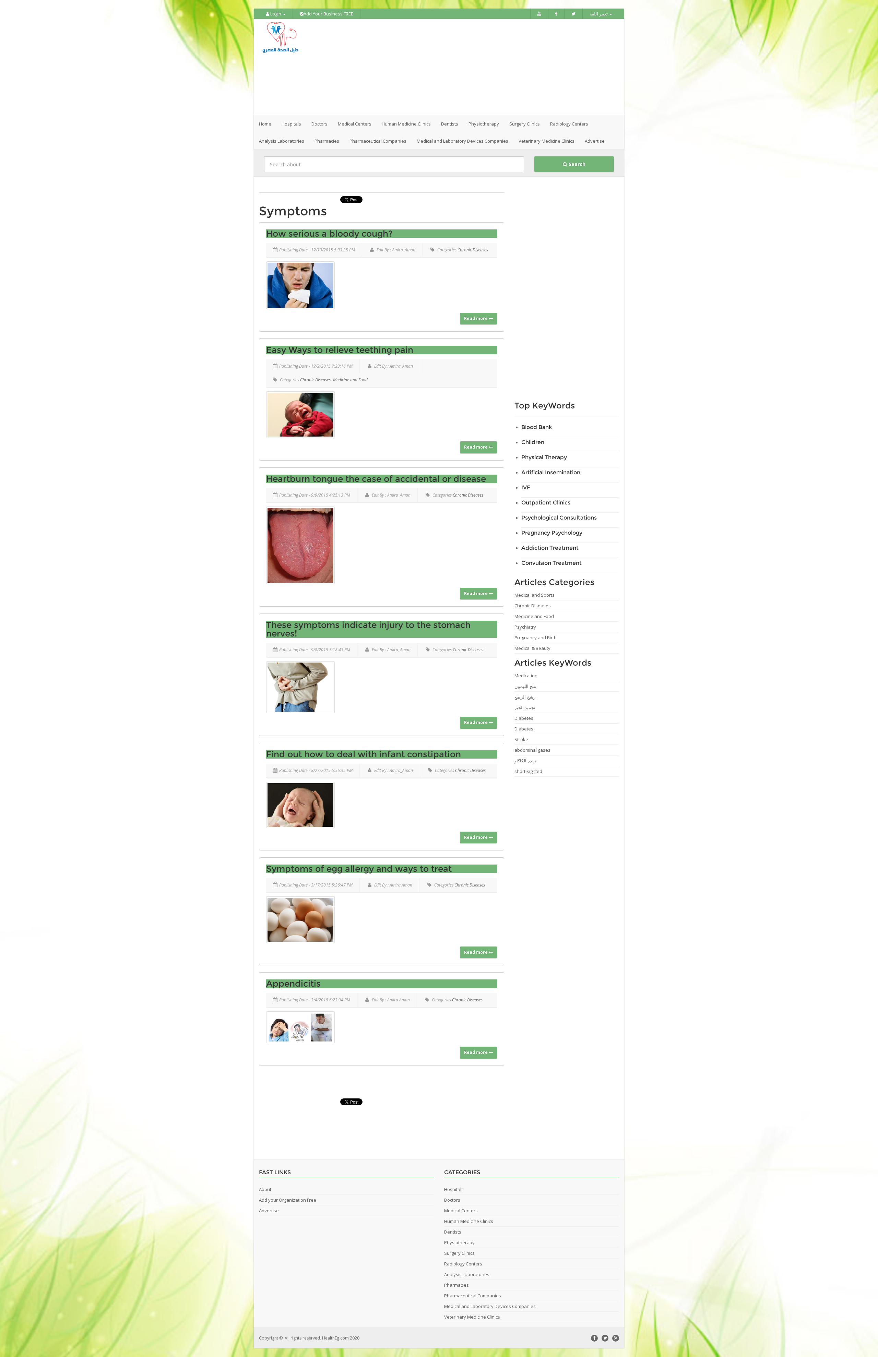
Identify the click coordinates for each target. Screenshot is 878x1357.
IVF (525, 487)
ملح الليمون (525, 686)
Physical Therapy (544, 457)
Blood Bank (536, 427)
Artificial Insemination (550, 472)
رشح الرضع (524, 697)
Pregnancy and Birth (535, 637)
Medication (525, 675)
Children (532, 442)
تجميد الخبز (524, 707)
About (265, 1189)
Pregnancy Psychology (551, 532)
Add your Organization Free (287, 1200)
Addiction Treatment (550, 548)
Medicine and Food (350, 380)
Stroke (521, 739)
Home (265, 124)
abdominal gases (532, 750)
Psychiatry (525, 627)
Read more (476, 318)
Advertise (595, 141)
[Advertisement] (477, 67)
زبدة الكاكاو (525, 761)
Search (576, 164)
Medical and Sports (534, 595)
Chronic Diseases (473, 250)
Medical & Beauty (532, 648)
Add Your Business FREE (328, 14)
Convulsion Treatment (551, 563)
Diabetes (523, 718)
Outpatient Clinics (545, 502)
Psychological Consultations (559, 517)
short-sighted (528, 771)
